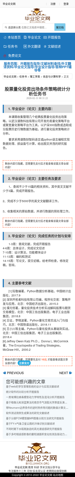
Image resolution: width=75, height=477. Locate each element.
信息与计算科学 (52, 76)
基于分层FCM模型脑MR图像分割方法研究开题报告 (35, 418)
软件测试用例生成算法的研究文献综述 (27, 413)
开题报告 (52, 37)
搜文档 (60, 27)
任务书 (10, 46)
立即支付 (24, 363)
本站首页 (12, 37)
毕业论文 (32, 37)
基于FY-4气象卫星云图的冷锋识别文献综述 (30, 423)
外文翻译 (32, 46)
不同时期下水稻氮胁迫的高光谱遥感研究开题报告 (34, 429)
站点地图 (58, 475)
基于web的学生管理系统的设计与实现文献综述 (32, 386)
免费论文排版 (12, 56)
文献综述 (52, 46)
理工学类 (35, 76)
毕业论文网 (10, 76)
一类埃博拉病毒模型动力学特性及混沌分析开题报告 (35, 397)
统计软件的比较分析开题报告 (22, 391)
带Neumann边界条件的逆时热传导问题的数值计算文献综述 (39, 407)
